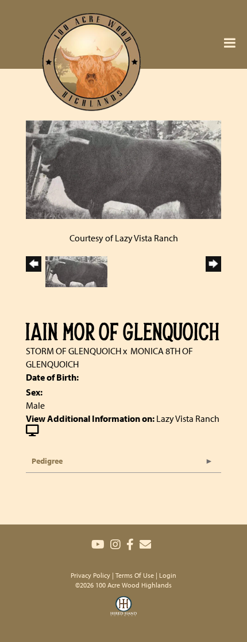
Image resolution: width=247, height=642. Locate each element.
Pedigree (47, 461)
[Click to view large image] (123, 168)
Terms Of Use (134, 575)
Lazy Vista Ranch (187, 418)
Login (167, 575)
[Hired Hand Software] (123, 613)
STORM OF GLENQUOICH (73, 351)
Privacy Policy (90, 575)
